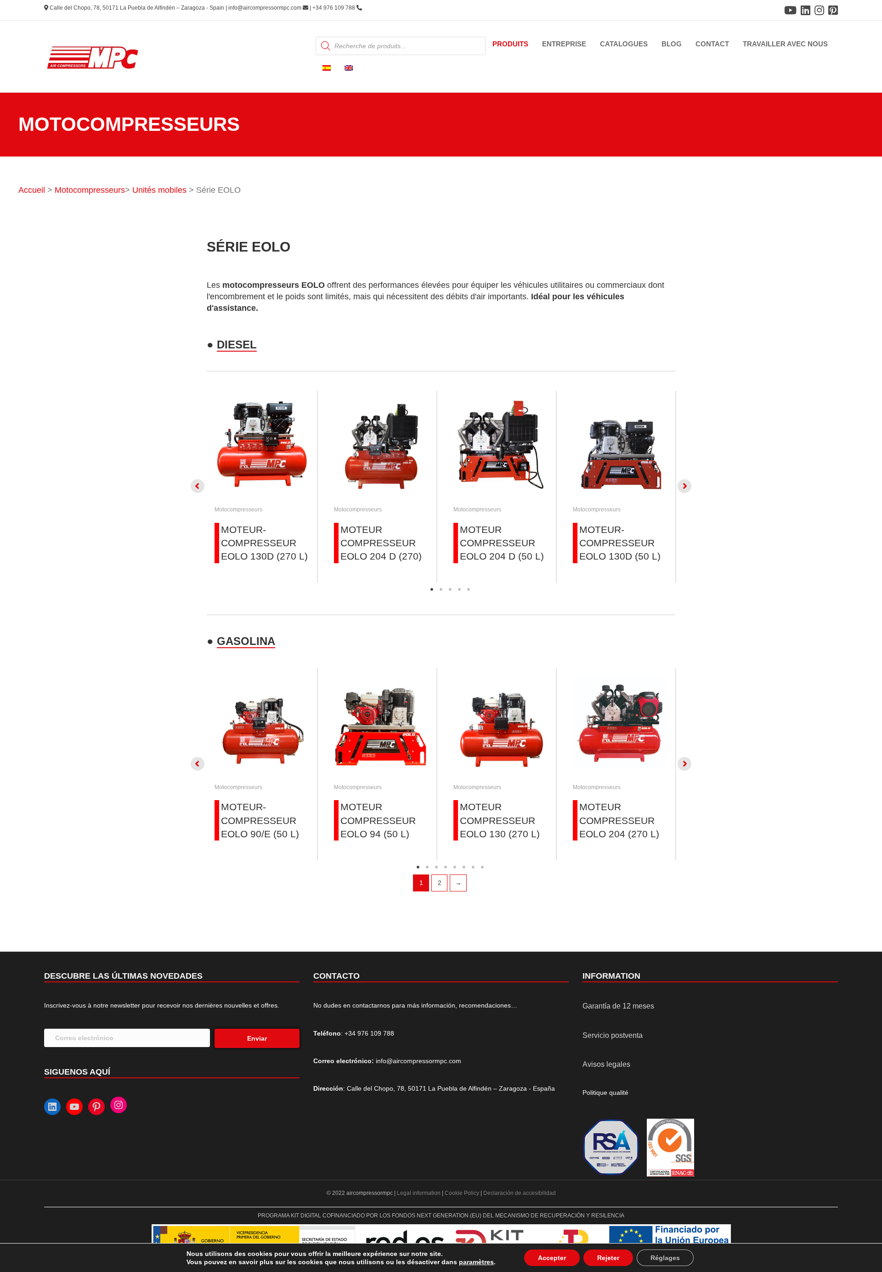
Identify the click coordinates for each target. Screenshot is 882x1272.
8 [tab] (482, 867)
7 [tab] (473, 867)
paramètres (476, 1262)
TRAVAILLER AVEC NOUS (785, 44)
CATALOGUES (624, 44)
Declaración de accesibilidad (519, 1193)
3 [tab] (450, 589)
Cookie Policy (462, 1193)
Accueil (31, 190)
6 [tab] (464, 867)
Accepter (552, 1257)
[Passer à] (327, 68)
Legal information (419, 1193)
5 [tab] (468, 589)
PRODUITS (510, 44)
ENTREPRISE (564, 44)
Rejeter (608, 1257)
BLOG (672, 44)
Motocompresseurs (90, 190)
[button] (197, 486)
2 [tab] (441, 589)
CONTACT (712, 44)
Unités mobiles (159, 190)
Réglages (665, 1257)
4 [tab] (459, 589)
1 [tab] (431, 589)
